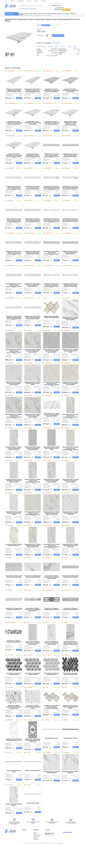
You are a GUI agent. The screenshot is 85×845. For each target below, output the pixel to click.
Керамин (21, 14)
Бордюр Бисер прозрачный (32, 770)
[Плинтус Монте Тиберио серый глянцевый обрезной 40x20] (13, 571)
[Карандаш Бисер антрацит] (70, 729)
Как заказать (37, 835)
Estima (35, 13)
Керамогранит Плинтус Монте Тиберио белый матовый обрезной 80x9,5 (33, 285)
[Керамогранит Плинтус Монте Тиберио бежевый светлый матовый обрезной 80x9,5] (32, 308)
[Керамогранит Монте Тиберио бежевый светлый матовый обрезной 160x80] (14, 478)
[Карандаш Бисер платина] (51, 729)
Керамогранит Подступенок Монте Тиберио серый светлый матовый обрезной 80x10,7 (70, 188)
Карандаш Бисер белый (32, 803)
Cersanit (26, 13)
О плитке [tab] (69, 46)
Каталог (36, 833)
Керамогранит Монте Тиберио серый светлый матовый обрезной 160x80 (51, 480)
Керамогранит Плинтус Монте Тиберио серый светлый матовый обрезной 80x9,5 (70, 285)
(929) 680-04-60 (56, 5)
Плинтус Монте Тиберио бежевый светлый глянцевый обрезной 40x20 (51, 577)
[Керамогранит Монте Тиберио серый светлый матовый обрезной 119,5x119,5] (51, 510)
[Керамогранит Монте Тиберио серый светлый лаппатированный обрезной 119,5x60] (70, 413)
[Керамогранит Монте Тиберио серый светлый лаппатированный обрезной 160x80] (32, 478)
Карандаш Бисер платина (51, 738)
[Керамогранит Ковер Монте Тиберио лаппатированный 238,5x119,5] (32, 737)
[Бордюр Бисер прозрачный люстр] (13, 766)
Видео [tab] (75, 46)
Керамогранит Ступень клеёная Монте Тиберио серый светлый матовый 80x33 (51, 123)
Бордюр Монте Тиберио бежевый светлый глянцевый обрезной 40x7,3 (32, 609)
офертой (60, 843)
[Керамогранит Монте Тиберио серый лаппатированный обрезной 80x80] (51, 348)
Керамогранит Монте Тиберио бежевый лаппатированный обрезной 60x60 (70, 318)
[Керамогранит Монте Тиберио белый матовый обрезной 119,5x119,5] (70, 510)
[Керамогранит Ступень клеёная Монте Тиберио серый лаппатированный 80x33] (51, 83)
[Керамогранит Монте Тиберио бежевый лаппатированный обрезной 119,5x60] (51, 408)
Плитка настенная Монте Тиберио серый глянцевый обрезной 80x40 (33, 643)
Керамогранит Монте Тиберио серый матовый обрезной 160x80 (51, 448)
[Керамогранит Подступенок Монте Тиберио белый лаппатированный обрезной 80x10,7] (13, 178)
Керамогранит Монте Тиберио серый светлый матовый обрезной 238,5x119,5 (33, 545)
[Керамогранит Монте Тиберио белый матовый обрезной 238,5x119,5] (70, 543)
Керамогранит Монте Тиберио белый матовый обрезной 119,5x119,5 (70, 513)
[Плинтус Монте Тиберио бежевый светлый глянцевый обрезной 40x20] (51, 571)
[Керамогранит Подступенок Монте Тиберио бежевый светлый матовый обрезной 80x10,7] (32, 211)
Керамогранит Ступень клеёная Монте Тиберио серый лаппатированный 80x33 (51, 90)
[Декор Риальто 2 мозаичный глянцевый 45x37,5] (32, 671)
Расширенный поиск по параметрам (28, 8)
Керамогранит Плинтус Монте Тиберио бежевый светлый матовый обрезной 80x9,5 (33, 317)
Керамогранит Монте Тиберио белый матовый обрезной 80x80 (33, 383)
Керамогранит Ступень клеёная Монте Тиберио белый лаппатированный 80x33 (14, 123)
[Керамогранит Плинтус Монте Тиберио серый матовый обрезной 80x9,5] (70, 243)
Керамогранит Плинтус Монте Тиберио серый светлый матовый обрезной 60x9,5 (33, 252)
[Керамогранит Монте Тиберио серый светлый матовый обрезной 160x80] (51, 478)
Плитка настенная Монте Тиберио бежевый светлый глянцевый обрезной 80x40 (70, 643)
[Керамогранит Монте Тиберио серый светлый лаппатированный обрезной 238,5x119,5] (51, 543)
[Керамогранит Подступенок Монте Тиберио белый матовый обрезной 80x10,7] (32, 178)
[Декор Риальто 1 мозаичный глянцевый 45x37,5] (13, 671)
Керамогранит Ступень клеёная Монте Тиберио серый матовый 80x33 (70, 90)
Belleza (20, 13)
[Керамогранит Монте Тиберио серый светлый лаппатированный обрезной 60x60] (13, 348)
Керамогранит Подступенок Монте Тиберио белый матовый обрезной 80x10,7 (32, 188)
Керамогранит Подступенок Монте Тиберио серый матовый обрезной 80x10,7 (70, 155)
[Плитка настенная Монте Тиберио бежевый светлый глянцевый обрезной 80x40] (70, 640)
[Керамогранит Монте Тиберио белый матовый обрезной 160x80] (14, 510)
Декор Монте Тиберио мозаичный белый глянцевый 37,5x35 (32, 707)
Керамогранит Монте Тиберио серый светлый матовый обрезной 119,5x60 (14, 448)
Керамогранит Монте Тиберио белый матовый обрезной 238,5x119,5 (70, 545)
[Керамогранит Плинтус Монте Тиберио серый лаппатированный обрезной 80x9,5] (51, 243)
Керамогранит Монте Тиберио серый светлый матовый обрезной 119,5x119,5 (51, 513)
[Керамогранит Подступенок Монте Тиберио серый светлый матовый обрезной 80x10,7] (70, 178)
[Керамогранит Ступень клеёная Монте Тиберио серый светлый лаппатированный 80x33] (13, 148)
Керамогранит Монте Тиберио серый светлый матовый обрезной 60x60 (33, 351)
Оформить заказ (66, 9)
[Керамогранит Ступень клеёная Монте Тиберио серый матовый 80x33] (70, 83)
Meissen (73, 13)
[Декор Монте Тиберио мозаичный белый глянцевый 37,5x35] (32, 704)
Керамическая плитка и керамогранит (11, 14)
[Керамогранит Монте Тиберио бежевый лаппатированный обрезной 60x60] (70, 316)
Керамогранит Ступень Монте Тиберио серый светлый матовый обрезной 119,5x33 (14, 90)
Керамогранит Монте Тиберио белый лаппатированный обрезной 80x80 (14, 383)
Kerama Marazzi (52, 13)
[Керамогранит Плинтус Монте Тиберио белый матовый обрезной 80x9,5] (32, 276)
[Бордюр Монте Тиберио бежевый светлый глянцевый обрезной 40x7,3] (32, 600)
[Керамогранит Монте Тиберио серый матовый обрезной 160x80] (51, 445)
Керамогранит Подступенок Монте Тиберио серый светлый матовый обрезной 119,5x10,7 (70, 220)
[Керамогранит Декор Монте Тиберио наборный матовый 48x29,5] (70, 701)
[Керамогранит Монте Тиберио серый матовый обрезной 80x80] (70, 348)
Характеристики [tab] (42, 46)
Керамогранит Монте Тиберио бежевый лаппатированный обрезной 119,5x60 (51, 415)
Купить (19, 98)
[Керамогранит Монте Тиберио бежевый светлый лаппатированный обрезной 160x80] (70, 445)
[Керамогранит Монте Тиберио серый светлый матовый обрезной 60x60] (32, 348)
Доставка (36, 836)
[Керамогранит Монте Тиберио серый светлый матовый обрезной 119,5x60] (14, 445)
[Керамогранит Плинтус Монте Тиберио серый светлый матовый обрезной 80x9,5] (70, 275)
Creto (30, 13)
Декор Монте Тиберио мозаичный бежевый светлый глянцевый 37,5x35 (14, 707)
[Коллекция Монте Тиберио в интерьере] (7, 56)
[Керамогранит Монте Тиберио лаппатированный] (51, 770)
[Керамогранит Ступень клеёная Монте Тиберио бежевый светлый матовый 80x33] (32, 148)
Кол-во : (40, 35)
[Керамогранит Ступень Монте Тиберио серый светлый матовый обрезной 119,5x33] (13, 84)
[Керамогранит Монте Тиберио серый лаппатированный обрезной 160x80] (32, 445)
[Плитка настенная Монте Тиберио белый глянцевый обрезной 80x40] (51, 640)
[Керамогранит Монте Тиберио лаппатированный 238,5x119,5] (14, 737)
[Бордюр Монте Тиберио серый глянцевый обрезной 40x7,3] (70, 568)
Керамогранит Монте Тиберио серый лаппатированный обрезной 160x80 (33, 448)
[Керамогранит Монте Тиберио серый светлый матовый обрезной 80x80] (32, 413)
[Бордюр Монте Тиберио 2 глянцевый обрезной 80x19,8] (70, 601)
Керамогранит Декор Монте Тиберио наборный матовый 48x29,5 (70, 707)
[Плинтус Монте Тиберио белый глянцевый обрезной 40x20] (32, 571)
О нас (35, 832)
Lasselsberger (66, 13)
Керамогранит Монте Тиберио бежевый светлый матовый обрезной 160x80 (14, 480)
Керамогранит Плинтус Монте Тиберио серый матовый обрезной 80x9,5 (70, 252)
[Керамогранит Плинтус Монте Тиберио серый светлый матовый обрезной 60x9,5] (32, 243)
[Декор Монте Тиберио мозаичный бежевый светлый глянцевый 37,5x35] (13, 704)
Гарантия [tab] (63, 46)
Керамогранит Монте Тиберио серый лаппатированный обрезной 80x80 (51, 351)
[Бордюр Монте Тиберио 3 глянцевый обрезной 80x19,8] (51, 601)
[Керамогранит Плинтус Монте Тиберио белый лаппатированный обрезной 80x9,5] (13, 276)
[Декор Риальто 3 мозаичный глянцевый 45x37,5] (51, 671)
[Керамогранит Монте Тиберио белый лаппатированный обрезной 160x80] (70, 478)
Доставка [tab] (50, 46)
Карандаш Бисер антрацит (70, 738)
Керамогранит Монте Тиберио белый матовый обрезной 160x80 (14, 513)
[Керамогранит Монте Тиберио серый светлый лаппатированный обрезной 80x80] (13, 413)
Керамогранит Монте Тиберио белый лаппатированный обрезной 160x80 (70, 480)
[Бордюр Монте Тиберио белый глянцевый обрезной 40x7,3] (13, 600)
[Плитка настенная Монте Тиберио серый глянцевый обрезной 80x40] (32, 640)
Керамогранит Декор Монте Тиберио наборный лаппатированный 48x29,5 (51, 707)
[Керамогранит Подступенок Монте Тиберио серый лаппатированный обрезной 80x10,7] (51, 146)
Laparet (59, 13)
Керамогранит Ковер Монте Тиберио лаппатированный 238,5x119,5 (32, 740)
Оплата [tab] (57, 46)
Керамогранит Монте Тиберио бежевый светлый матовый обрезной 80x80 (70, 383)
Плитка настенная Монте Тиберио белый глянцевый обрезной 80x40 (51, 643)
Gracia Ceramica (42, 13)
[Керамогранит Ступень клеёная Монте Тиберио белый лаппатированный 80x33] (13, 116)
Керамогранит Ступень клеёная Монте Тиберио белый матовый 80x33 (32, 123)
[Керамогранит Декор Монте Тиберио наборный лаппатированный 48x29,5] (51, 701)
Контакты (36, 839)
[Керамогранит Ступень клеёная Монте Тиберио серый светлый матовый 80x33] (51, 116)
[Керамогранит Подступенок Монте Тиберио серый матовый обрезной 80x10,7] (70, 146)
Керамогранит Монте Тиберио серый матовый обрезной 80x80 (70, 351)
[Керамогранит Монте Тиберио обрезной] (70, 770)
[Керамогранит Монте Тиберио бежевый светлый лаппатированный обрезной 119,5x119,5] (32, 510)
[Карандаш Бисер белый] (32, 794)
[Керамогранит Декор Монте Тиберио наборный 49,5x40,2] (51, 314)
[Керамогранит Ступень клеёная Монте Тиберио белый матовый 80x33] (32, 116)
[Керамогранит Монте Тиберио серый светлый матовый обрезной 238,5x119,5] (32, 543)
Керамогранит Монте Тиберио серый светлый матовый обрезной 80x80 (33, 416)
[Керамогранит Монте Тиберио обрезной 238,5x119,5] (14, 543)
